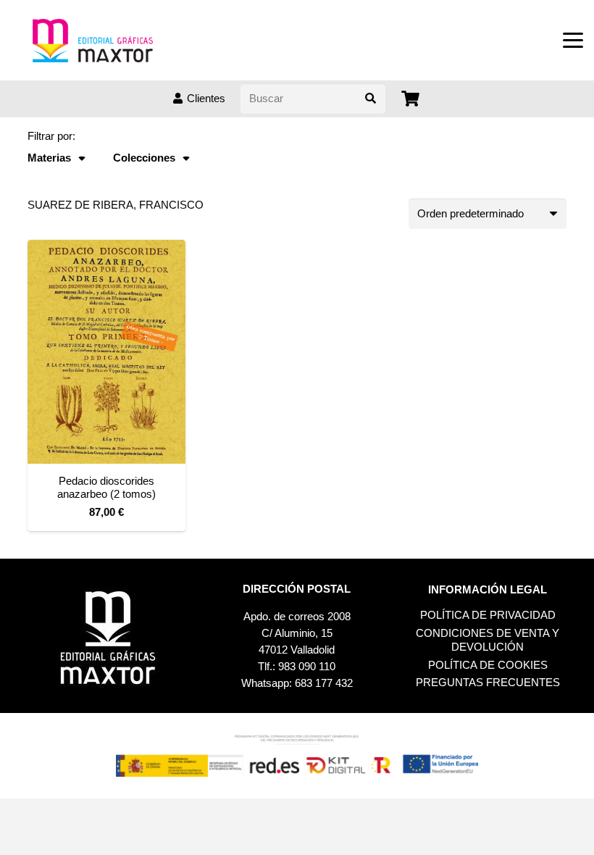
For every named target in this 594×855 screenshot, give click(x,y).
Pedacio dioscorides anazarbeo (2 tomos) (106, 487)
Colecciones (144, 157)
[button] (573, 40)
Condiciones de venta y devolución (487, 640)
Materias (49, 157)
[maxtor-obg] (93, 40)
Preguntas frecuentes (488, 682)
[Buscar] (370, 98)
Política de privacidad (488, 615)
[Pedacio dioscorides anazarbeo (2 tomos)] (106, 352)
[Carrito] (410, 98)
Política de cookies (488, 665)
